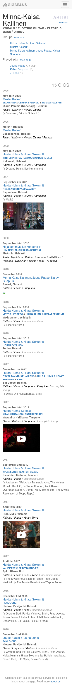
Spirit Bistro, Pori (13, 571)
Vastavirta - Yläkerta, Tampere (21, 417)
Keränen (28, 486)
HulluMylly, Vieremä (15, 514)
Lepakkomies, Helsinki (17, 133)
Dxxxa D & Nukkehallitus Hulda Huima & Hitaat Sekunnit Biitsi (33, 377)
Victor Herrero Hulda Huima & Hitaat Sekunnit (33, 314)
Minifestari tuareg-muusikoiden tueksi (27, 157)
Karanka (41, 257)
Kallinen (16, 109)
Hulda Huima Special (17, 410)
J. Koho (14, 73)
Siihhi (45, 613)
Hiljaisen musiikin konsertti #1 (22, 246)
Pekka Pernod (38, 621)
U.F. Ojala (23, 621)
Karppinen (40, 165)
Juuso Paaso (17, 65)
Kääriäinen (55, 257)
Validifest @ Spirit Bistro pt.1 (21, 568)
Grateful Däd (13, 613)
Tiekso (32, 261)
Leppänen (18, 648)
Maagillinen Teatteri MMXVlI (20, 471)
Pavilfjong (9, 602)
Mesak (7, 486)
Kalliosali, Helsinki (14, 161)
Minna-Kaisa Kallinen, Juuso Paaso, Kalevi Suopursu (31, 279)
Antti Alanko (52, 486)
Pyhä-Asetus (56, 613)
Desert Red (9, 621)
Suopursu (29, 288)
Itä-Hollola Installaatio (49, 617)
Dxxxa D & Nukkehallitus (20, 393)
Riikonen (8, 261)
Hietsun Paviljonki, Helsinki (20, 606)
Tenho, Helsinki (12, 348)
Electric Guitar (31, 27)
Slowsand (11, 113)
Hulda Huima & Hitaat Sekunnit (28, 43)
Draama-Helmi (14, 168)
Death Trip (32, 490)
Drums (19, 31)
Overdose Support (13, 490)
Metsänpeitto (46, 490)
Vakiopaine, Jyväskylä (17, 317)
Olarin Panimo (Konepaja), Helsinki (25, 106)
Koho (27, 517)
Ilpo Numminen (33, 168)
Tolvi (41, 261)
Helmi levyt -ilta (13, 345)
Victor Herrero (14, 325)
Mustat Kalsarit (19, 47)
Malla (9, 199)
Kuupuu (38, 486)
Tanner (37, 109)
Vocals (9, 27)
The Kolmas (57, 482)
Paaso (6, 109)
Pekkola (47, 137)
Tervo (35, 517)
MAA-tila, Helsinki (14, 253)
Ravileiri (16, 486)
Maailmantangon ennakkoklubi (23, 414)
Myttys (45, 482)
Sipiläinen (20, 261)
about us (55, 681)
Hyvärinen (17, 257)
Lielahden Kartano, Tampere (20, 475)
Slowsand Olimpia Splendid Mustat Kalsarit (33, 102)
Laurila (28, 165)
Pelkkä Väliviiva (31, 613)
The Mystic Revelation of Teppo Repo (28, 578)
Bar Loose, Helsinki (15, 382)
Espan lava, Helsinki (15, 192)
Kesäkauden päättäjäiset (19, 189)
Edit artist (63, 22)
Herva (27, 109)
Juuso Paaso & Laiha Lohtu (19, 617)
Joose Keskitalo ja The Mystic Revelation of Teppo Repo (32, 580)
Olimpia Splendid (28, 113)
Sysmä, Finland (12, 284)
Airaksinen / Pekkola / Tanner (23, 482)
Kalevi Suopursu (19, 69)
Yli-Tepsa (51, 261)
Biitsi (38, 393)
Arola (6, 257)
